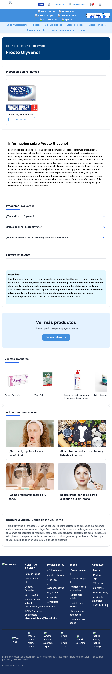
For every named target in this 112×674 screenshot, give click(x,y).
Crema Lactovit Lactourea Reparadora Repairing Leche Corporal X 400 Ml (77, 397)
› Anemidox (52, 602)
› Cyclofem (52, 592)
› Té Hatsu (97, 583)
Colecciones (20, 46)
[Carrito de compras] (100, 4)
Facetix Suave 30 (13, 395)
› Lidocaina (52, 597)
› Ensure (96, 570)
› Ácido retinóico (55, 575)
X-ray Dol (38, 395)
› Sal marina (98, 588)
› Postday (52, 579)
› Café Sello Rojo (100, 605)
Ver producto (22, 120)
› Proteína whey (100, 592)
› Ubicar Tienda (32, 574)
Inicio (8, 46)
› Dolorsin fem (54, 570)
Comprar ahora (54, 337)
